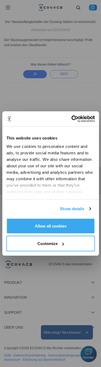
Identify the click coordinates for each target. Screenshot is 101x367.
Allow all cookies (51, 225)
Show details (72, 208)
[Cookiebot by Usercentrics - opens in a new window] (72, 119)
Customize (47, 243)
